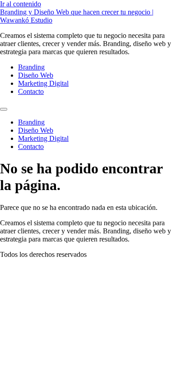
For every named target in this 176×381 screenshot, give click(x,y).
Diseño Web (35, 75)
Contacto (31, 91)
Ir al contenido (20, 4)
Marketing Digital (43, 83)
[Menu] (3, 109)
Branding (31, 67)
